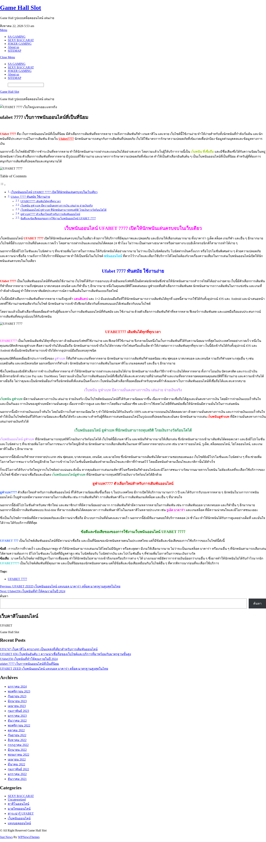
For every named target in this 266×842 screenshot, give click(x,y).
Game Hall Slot (20, 7)
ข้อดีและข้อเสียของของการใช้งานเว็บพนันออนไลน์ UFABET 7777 (58, 218)
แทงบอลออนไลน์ (19, 823)
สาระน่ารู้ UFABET (21, 813)
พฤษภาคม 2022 (18, 754)
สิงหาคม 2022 (17, 740)
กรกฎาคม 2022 (18, 745)
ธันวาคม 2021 (17, 779)
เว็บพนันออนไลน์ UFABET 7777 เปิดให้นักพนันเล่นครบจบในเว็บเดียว (54, 192)
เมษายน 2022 (17, 759)
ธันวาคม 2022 (17, 720)
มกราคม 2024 (17, 686)
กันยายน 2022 (17, 735)
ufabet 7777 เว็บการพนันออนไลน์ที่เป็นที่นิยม (29, 663)
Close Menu (7, 57)
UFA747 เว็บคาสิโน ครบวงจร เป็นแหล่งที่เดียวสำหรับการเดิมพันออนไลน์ (49, 649)
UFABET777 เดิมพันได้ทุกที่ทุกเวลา (40, 201)
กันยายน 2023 (17, 696)
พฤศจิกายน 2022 (19, 725)
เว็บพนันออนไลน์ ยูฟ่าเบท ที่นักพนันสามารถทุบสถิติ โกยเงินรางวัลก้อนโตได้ (63, 209)
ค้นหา (4, 596)
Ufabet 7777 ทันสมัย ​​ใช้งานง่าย (30, 196)
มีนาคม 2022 (16, 764)
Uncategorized (17, 799)
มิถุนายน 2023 (17, 701)
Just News (6, 837)
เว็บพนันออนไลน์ (19, 818)
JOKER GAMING (20, 43)
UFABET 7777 (17, 579)
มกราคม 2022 (17, 774)
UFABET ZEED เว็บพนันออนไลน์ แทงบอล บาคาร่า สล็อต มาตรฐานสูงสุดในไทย (54, 668)
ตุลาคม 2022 (16, 730)
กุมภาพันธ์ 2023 (18, 710)
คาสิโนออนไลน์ (18, 803)
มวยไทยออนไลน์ (19, 808)
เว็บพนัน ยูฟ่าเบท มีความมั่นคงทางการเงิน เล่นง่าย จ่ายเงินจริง (56, 205)
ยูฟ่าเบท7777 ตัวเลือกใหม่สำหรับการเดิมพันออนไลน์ (50, 214)
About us (13, 47)
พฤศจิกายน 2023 (19, 691)
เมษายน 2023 (17, 706)
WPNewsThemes (29, 837)
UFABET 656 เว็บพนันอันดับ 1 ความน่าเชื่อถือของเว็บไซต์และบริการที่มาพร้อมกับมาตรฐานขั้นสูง (65, 654)
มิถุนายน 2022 (17, 749)
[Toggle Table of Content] (3, 184)
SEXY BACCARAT (21, 40)
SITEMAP (14, 50)
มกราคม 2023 (17, 715)
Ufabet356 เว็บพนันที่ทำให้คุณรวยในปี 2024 (29, 659)
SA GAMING (17, 36)
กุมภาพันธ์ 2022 (18, 769)
